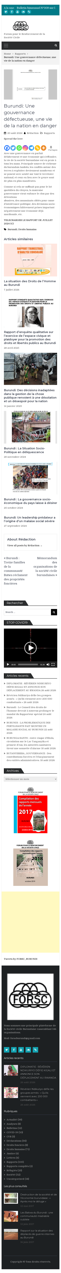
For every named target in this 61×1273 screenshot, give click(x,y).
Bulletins (12, 1128)
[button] (30, 648)
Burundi (12, 229)
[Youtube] (17, 12)
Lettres (11, 1157)
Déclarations (14, 1140)
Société (11, 1174)
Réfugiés (12, 1170)
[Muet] (48, 664)
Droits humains (27, 229)
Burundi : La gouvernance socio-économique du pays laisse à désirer (30, 501)
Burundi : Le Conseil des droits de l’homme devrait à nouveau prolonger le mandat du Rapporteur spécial (30, 711)
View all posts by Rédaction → (24, 545)
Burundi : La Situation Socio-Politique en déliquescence (24, 450)
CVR (9, 1136)
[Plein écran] (53, 664)
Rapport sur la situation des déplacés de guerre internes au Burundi (37, 1234)
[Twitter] (6, 12)
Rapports (49, 133)
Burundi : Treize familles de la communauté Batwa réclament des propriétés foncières (15, 571)
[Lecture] (8, 664)
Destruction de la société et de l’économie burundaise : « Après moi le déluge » (38, 1198)
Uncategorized (15, 1179)
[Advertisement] (30, 922)
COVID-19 (12, 1132)
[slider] (28, 664)
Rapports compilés (18, 1166)
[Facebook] (12, 12)
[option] (37, 8)
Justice (11, 1153)
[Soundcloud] (23, 12)
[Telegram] (31, 146)
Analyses (12, 1123)
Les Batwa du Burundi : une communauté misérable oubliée (36, 1216)
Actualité (12, 1119)
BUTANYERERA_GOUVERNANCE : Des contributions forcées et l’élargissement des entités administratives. (30, 757)
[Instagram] (25, 146)
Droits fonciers (15, 1145)
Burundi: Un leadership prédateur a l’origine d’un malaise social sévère (29, 519)
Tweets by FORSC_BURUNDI (20, 959)
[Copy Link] (37, 146)
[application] (30, 648)
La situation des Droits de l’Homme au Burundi (30, 283)
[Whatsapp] (19, 146)
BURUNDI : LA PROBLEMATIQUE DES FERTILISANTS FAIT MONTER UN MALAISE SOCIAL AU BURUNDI (28, 726)
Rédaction (33, 133)
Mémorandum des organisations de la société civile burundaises (45, 567)
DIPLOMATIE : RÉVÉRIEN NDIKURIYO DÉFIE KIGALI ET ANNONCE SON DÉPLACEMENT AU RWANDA (29, 687)
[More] (43, 146)
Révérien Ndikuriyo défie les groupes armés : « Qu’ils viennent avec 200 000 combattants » (29, 699)
